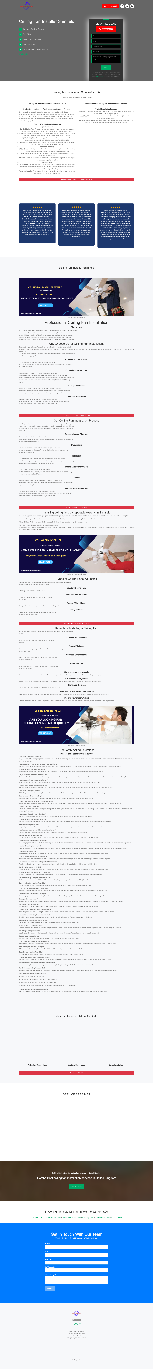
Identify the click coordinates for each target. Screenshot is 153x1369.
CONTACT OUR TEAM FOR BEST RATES (76, 415)
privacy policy (100, 76)
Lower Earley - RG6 (53, 1217)
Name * (47, 1244)
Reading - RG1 (88, 1217)
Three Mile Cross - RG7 (71, 1217)
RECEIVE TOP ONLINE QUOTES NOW (76, 623)
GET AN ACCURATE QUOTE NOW (76, 507)
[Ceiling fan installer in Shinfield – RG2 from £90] (76, 1313)
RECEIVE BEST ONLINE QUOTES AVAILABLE (76, 179)
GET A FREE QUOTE (76, 1073)
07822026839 (111, 6)
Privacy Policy (76, 1323)
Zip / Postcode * (50, 1267)
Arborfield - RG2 (37, 1217)
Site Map (76, 1324)
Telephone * (49, 1259)
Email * (47, 1251)
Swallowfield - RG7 (102, 1217)
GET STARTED (77, 1186)
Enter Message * (50, 1275)
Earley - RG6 (116, 1217)
